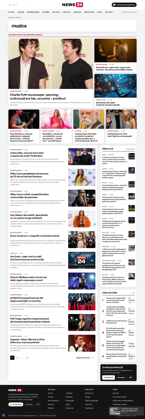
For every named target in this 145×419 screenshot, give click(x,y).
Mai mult (109, 12)
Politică (56, 12)
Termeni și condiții (119, 397)
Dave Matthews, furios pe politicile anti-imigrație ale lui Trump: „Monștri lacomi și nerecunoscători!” (22, 137)
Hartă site (120, 416)
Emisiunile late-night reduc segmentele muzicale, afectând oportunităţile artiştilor (114, 68)
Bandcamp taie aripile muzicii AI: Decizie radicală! (108, 103)
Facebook (121, 377)
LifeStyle (66, 12)
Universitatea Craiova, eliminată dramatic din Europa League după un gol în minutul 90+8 (114, 187)
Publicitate (89, 408)
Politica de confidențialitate (123, 401)
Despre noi (89, 393)
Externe (46, 12)
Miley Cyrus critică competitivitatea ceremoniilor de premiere (29, 196)
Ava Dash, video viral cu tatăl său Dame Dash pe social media (27, 258)
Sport (99, 12)
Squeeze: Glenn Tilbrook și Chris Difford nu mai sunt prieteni (27, 341)
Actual (11, 12)
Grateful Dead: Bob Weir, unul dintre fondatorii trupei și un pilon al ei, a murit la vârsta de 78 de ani (86, 137)
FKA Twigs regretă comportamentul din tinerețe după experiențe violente (30, 320)
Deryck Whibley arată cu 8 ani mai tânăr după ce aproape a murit (28, 278)
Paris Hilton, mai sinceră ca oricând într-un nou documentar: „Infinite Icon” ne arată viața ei (52, 137)
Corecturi (88, 404)
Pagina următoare (84, 358)
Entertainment (33, 12)
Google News (108, 377)
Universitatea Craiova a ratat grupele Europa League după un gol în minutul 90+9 (114, 199)
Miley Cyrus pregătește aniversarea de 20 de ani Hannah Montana (29, 175)
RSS (130, 377)
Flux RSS (128, 416)
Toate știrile (130, 149)
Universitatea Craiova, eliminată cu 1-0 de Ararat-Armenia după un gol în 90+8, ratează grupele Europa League (114, 174)
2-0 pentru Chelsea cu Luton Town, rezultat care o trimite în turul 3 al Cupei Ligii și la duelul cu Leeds (114, 160)
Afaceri (21, 12)
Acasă (11, 17)
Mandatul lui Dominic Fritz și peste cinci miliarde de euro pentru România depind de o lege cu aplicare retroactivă (114, 238)
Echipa (87, 397)
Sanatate (77, 12)
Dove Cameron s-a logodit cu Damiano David (34, 235)
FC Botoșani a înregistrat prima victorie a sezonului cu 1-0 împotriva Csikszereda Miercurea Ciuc (113, 224)
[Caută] (9, 4)
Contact (116, 393)
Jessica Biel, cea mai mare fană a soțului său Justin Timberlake (27, 154)
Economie (69, 408)
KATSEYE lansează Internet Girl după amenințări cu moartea (26, 299)
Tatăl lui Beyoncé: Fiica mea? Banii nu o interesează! (119, 135)
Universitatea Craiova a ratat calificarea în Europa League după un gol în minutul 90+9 (113, 211)
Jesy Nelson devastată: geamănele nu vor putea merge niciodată (29, 216)
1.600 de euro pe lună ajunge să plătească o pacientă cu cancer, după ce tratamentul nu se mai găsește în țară (114, 252)
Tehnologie (89, 12)
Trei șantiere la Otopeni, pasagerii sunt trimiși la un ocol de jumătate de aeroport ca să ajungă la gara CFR (113, 266)
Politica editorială (91, 401)
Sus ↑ (135, 416)
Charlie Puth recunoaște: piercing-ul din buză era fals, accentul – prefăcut (38, 96)
